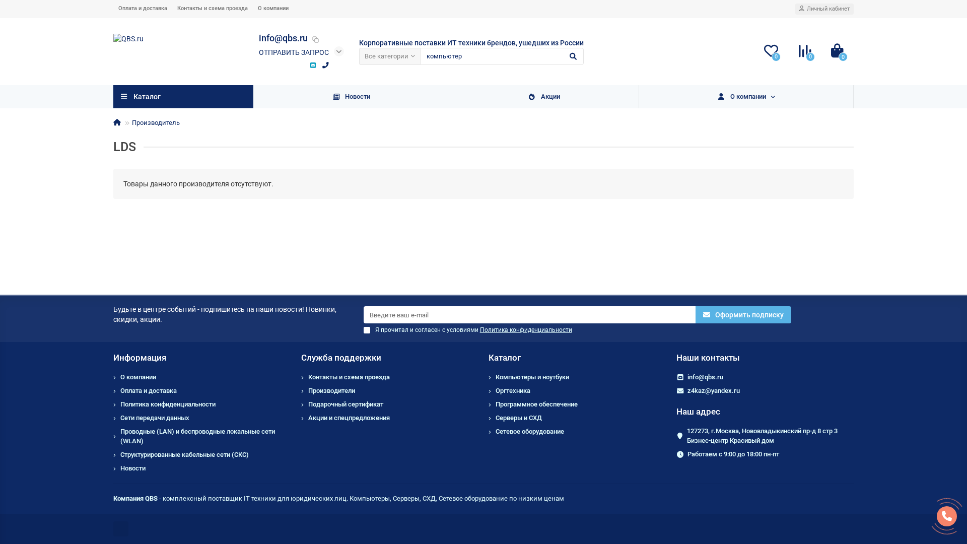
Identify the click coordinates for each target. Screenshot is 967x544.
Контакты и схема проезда (212, 8)
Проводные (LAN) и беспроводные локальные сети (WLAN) (197, 436)
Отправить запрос (294, 52)
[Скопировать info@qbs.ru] (315, 39)
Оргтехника (513, 390)
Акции (550, 96)
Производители (331, 390)
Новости (357, 96)
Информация (139, 358)
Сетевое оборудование (530, 431)
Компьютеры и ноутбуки (532, 377)
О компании (273, 8)
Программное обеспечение (537, 404)
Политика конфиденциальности (168, 404)
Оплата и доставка (142, 8)
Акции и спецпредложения (349, 418)
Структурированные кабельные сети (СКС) (184, 454)
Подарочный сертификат (345, 404)
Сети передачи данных (154, 418)
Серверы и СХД (519, 418)
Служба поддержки (341, 358)
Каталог (505, 358)
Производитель (156, 122)
